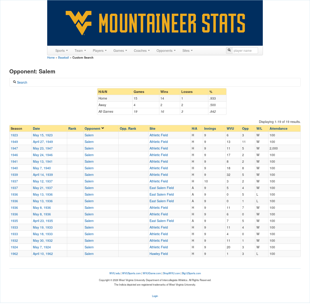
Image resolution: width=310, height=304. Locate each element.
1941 (14, 161)
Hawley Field (159, 253)
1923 (14, 135)
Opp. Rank (128, 128)
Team (79, 50)
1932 (14, 240)
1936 (14, 194)
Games (119, 50)
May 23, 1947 (43, 148)
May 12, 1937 (43, 181)
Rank (72, 128)
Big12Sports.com (191, 273)
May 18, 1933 (43, 234)
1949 (14, 141)
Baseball (63, 57)
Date (36, 128)
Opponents (165, 50)
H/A (194, 128)
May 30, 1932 (43, 240)
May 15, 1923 (43, 135)
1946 (14, 154)
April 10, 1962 (43, 253)
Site (152, 128)
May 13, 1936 (43, 194)
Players (98, 50)
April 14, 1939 (43, 174)
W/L (259, 128)
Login (155, 296)
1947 (14, 148)
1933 (14, 227)
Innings (210, 128)
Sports (60, 50)
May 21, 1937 (43, 187)
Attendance (279, 128)
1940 (14, 168)
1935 (14, 220)
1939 (14, 174)
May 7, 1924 (42, 247)
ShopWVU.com (171, 273)
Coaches (141, 50)
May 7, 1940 (42, 168)
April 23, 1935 (43, 220)
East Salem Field (162, 187)
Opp (245, 128)
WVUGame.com (152, 273)
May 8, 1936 (42, 207)
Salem (89, 135)
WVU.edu (114, 273)
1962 (14, 253)
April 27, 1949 (43, 141)
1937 (14, 181)
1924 (14, 247)
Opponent (93, 128)
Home (51, 57)
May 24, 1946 (43, 154)
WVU (230, 128)
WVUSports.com (131, 273)
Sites (186, 50)
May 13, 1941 (43, 161)
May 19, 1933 (43, 227)
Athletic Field (159, 135)
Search (21, 82)
